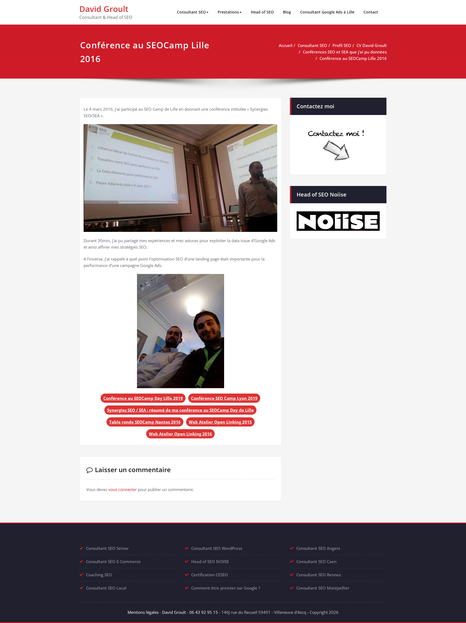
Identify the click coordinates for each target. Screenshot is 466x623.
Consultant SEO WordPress (216, 548)
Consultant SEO (191, 12)
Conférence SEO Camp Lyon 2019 (224, 398)
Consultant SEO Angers (318, 548)
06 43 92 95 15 (203, 612)
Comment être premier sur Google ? (225, 588)
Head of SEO (262, 12)
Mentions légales (143, 612)
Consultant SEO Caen (316, 561)
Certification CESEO (209, 574)
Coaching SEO (99, 574)
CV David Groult (372, 45)
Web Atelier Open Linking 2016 (180, 433)
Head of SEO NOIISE (210, 561)
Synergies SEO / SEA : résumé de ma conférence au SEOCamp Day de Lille (180, 410)
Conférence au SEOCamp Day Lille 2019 (143, 398)
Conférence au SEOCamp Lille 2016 (353, 58)
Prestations (228, 12)
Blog (287, 12)
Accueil (285, 45)
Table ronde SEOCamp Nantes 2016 (145, 422)
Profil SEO (342, 45)
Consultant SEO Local (106, 588)
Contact (371, 12)
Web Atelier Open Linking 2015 (220, 422)
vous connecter (122, 489)
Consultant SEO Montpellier (322, 588)
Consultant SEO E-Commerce (113, 561)
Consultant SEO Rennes (318, 574)
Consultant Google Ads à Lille (327, 12)
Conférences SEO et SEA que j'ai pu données (345, 52)
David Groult (103, 8)
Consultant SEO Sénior (107, 548)
